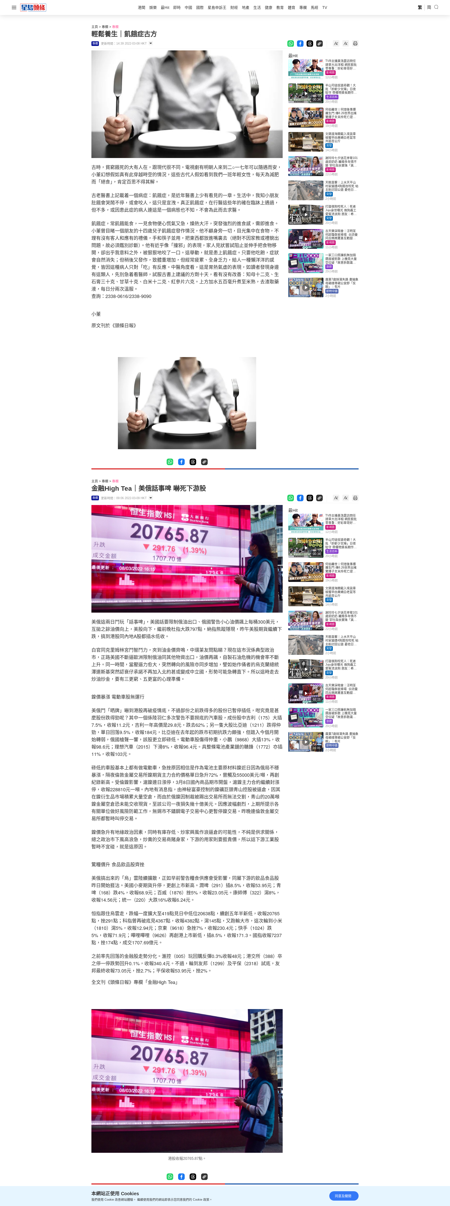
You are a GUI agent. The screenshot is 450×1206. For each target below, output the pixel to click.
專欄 (105, 27)
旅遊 (329, 266)
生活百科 (332, 97)
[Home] (33, 7)
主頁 (94, 27)
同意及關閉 (343, 1196)
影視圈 (330, 72)
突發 (329, 145)
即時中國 (332, 291)
